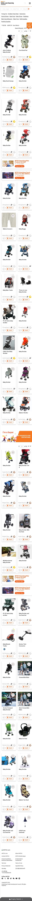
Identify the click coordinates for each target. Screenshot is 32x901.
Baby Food (12, 16)
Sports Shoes (5, 16)
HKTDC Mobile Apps (20, 856)
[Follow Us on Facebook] (2, 878)
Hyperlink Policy (19, 865)
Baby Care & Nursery (6, 19)
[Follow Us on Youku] (19, 878)
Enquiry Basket (16, 899)
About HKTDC (18, 853)
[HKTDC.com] (16, 851)
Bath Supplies (23, 19)
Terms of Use (18, 863)
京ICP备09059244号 (20, 868)
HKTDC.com (5, 853)
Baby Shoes (19, 16)
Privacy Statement (6, 865)
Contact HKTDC (5, 856)
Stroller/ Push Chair (13, 14)
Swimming (22, 14)
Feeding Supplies (5, 21)
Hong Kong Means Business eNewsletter (7, 859)
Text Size (4, 863)
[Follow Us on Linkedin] (8, 878)
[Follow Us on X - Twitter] (5, 878)
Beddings (25, 16)
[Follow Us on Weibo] (11, 878)
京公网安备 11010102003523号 (6, 872)
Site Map (4, 868)
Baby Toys (16, 19)
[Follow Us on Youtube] (16, 878)
